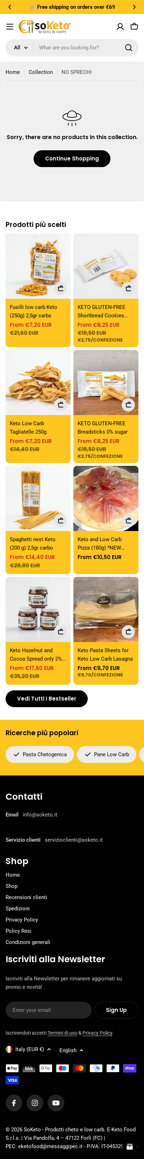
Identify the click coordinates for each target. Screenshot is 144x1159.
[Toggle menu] (10, 26)
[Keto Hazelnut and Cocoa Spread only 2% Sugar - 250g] (38, 609)
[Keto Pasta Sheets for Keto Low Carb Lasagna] (105, 609)
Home (13, 72)
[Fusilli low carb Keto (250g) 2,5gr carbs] (38, 266)
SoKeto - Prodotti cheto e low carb (64, 1129)
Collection (41, 72)
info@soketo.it (40, 815)
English (68, 1050)
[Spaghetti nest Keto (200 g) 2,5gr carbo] (38, 498)
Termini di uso (62, 1033)
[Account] (120, 26)
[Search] (128, 47)
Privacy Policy (97, 1033)
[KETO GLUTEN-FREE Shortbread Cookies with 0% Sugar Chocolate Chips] (105, 266)
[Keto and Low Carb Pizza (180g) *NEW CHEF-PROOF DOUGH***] (105, 498)
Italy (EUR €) (29, 1049)
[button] (10, 7)
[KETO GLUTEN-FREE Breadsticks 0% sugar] (105, 382)
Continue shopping (72, 158)
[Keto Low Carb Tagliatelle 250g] (38, 382)
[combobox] (72, 47)
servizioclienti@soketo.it (74, 840)
